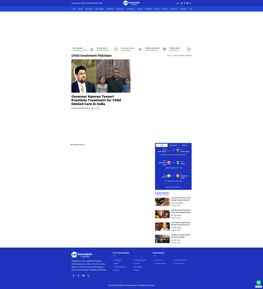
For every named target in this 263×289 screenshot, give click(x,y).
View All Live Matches (172, 187)
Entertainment (140, 260)
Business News (120, 267)
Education (100, 9)
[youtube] (188, 3)
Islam (116, 263)
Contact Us (179, 263)
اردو (177, 3)
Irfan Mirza (177, 240)
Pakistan (110, 9)
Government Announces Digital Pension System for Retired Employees (181, 200)
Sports (139, 9)
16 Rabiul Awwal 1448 (94, 3)
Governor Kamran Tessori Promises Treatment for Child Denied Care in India (96, 100)
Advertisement (181, 260)
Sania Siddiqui (178, 203)
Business (89, 9)
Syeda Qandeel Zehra (82, 108)
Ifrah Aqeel (177, 215)
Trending (130, 9)
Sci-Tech (173, 9)
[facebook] (182, 3)
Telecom (120, 9)
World (164, 9)
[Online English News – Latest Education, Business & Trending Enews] (131, 3)
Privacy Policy (160, 263)
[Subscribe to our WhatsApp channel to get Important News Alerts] (258, 282)
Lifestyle (183, 9)
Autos (157, 9)
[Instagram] (185, 3)
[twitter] (190, 3)
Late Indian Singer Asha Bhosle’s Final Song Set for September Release (180, 224)
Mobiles (148, 9)
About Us (159, 260)
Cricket (137, 263)
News (80, 9)
